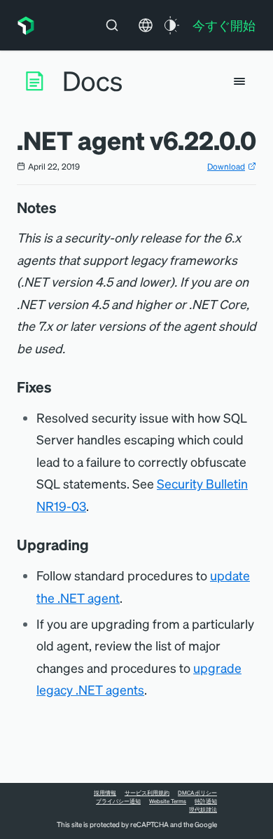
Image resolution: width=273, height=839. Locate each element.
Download (226, 166)
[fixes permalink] (59, 386)
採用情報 (105, 792)
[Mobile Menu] (239, 81)
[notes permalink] (64, 207)
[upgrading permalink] (96, 544)
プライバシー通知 (118, 801)
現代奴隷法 (203, 809)
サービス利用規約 (147, 792)
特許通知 (206, 801)
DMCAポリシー (197, 792)
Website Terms (167, 801)
